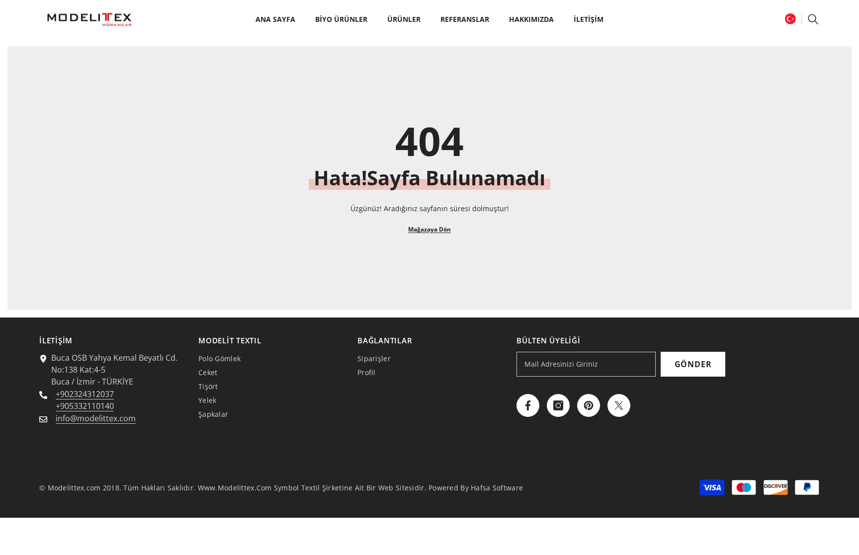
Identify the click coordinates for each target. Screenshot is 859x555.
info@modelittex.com (96, 418)
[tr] (790, 18)
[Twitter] (618, 405)
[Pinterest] (588, 405)
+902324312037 (85, 394)
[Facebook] (527, 405)
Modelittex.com (74, 487)
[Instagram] (558, 405)
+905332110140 (85, 405)
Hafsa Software (497, 487)
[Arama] (813, 19)
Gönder (693, 364)
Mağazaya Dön (429, 229)
